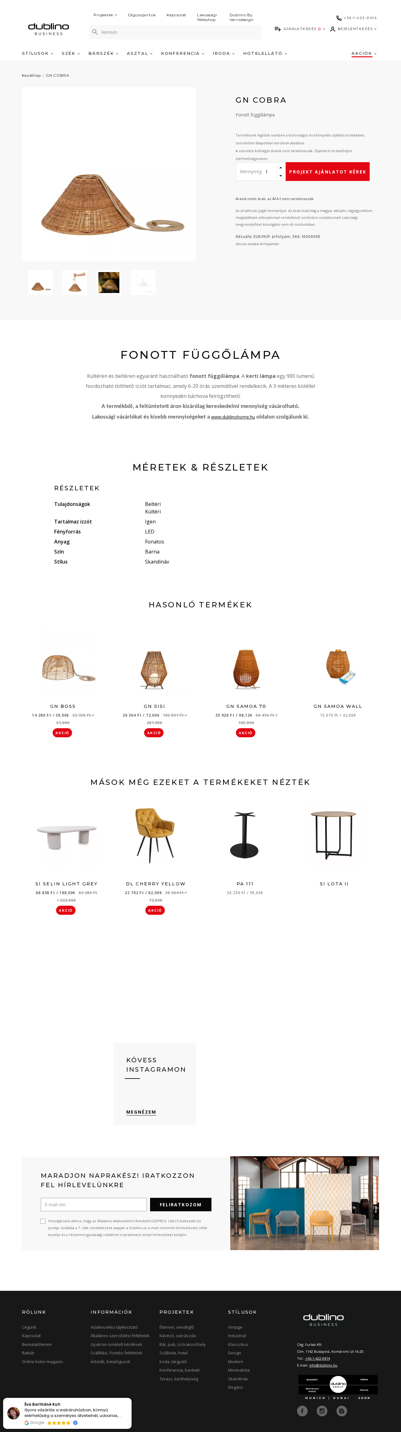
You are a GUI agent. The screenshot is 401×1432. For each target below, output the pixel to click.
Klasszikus (238, 1344)
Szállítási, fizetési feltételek (117, 1353)
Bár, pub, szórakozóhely (182, 1344)
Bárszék (102, 53)
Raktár (28, 1353)
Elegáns (235, 1387)
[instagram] (323, 1410)
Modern (235, 1361)
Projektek (103, 15)
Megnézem (141, 1112)
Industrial (237, 1335)
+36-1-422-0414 (317, 1358)
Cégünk (29, 1327)
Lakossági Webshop (207, 17)
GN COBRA (58, 75)
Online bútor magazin (42, 1361)
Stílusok (36, 53)
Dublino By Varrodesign (242, 17)
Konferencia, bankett (179, 1370)
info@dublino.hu (323, 1365)
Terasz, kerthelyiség (178, 1379)
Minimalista (239, 1370)
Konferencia (181, 53)
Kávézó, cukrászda (177, 1335)
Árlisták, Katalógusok (110, 1361)
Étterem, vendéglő (176, 1327)
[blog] (341, 1410)
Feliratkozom (181, 1205)
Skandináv (238, 1379)
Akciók (363, 53)
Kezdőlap (31, 75)
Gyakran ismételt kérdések (116, 1344)
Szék (70, 53)
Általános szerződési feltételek (120, 1335)
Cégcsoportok (142, 15)
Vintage (235, 1327)
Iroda (222, 53)
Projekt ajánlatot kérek (327, 172)
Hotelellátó (263, 53)
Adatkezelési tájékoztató (114, 1327)
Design (234, 1353)
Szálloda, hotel (173, 1353)
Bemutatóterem (37, 1344)
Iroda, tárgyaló (173, 1361)
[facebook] (303, 1410)
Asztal (138, 53)
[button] (131, 1398)
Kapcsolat (177, 15)
